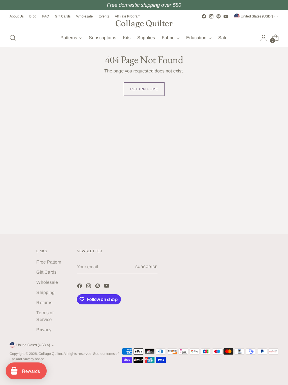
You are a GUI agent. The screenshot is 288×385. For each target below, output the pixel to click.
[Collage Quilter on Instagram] (211, 16)
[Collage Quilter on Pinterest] (218, 16)
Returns (44, 302)
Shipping (45, 292)
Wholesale (47, 282)
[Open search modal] (12, 37)
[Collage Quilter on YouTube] (225, 16)
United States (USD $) (257, 16)
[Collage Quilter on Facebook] (203, 16)
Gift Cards (46, 272)
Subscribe (146, 267)
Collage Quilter (50, 354)
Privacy (43, 329)
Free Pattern (48, 262)
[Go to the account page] (263, 37)
